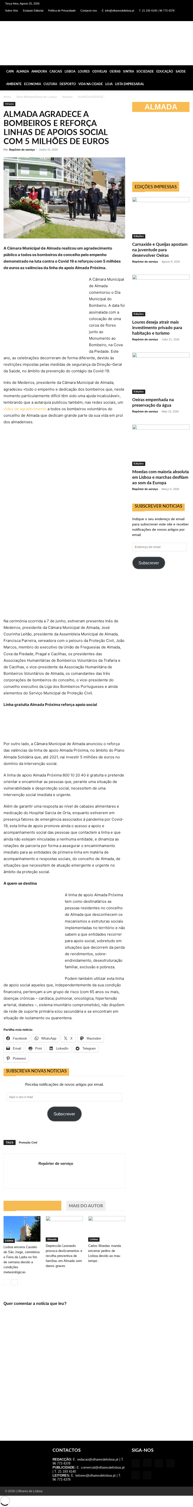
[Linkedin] (159, 17)
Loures (84, 71)
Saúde (181, 71)
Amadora (39, 71)
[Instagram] (151, 17)
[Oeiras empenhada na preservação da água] (160, 373)
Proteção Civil (28, 1142)
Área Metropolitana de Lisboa (36, 97)
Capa (10, 71)
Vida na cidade (90, 84)
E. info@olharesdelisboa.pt (118, 10)
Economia (32, 84)
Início (7, 97)
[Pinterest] (167, 17)
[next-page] (15, 1282)
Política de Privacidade (62, 10)
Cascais (56, 71)
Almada (22, 71)
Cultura (50, 84)
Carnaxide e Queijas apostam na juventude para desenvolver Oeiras (159, 250)
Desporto (68, 84)
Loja (109, 84)
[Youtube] (184, 17)
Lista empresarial (129, 84)
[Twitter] (176, 17)
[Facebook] (143, 17)
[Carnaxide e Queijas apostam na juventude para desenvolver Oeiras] (160, 217)
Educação (164, 71)
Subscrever (64, 1114)
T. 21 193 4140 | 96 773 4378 (156, 10)
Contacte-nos (88, 10)
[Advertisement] (162, 149)
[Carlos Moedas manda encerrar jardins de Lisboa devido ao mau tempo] (106, 1228)
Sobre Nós (11, 10)
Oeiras (115, 71)
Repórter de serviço (22, 149)
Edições (139, 236)
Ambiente (14, 84)
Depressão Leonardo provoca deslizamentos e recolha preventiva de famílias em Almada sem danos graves (64, 1256)
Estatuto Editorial (33, 10)
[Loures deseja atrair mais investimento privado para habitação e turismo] (160, 295)
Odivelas (99, 71)
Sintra (128, 71)
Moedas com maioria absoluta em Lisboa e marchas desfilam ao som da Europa (160, 477)
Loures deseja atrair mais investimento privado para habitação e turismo (157, 327)
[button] (187, 71)
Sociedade (145, 71)
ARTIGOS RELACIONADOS (32, 1206)
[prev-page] (7, 1282)
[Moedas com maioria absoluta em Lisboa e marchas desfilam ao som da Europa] (160, 445)
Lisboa (70, 71)
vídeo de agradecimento (25, 408)
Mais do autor (86, 1206)
